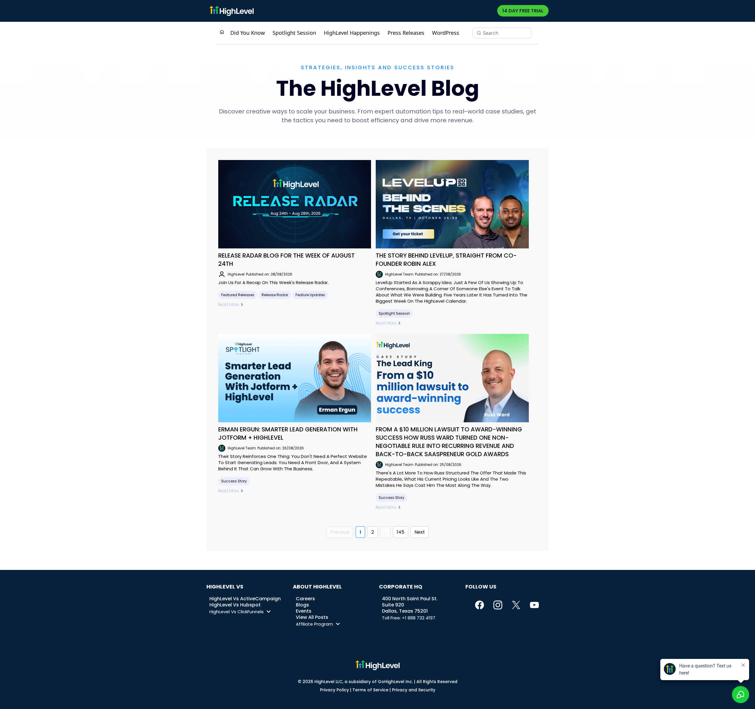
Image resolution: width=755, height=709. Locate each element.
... (385, 532)
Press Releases (406, 32)
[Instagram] (498, 605)
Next (419, 532)
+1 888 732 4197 (418, 618)
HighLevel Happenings (352, 32)
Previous (339, 532)
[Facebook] (479, 605)
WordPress (445, 32)
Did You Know (247, 32)
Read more (228, 304)
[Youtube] (534, 605)
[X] (516, 605)
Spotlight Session (294, 32)
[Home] (222, 32)
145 (400, 532)
